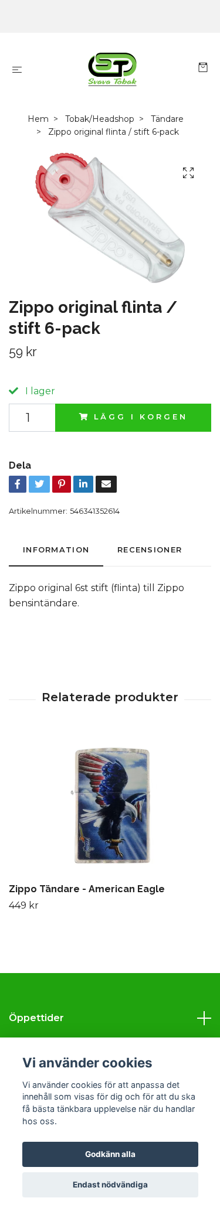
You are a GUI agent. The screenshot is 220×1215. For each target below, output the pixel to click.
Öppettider (36, 1017)
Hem (38, 119)
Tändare (167, 119)
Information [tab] (56, 549)
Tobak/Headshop (99, 119)
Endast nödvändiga (110, 1184)
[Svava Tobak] (112, 69)
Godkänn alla (110, 1154)
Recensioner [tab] (149, 549)
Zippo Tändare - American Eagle (87, 889)
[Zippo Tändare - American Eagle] (110, 805)
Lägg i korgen (140, 416)
